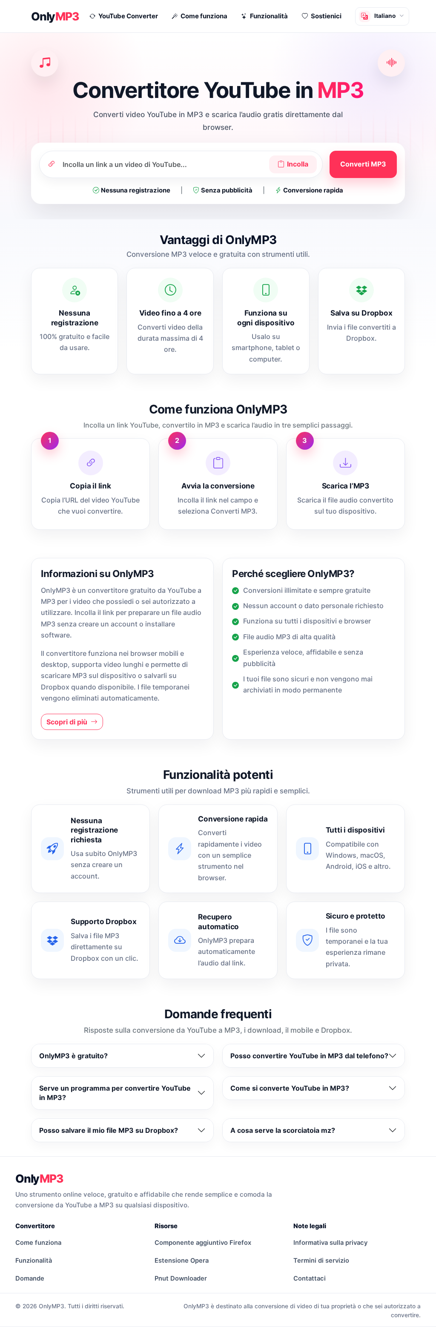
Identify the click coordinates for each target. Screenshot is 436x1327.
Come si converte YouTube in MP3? (289, 1088)
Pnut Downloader (181, 1278)
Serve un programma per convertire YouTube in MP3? (115, 1093)
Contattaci (309, 1278)
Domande (29, 1278)
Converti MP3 (363, 164)
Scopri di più (67, 722)
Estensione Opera (182, 1260)
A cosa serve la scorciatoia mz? (282, 1130)
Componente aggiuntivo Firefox (203, 1243)
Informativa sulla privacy (330, 1243)
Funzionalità (33, 1260)
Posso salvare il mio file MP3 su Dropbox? (108, 1130)
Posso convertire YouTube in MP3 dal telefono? (309, 1055)
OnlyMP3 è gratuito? (73, 1055)
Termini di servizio (321, 1260)
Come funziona (38, 1243)
